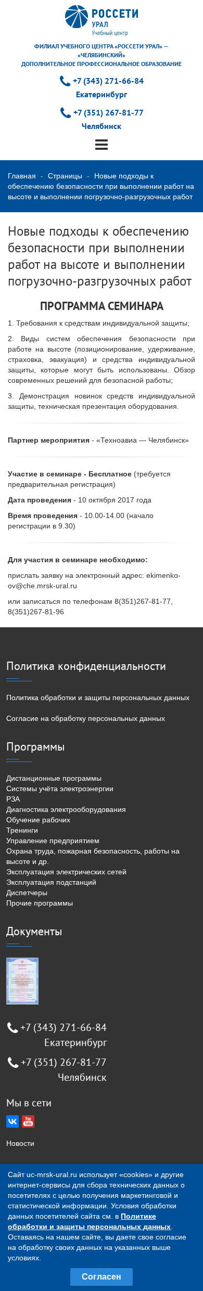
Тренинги (22, 830)
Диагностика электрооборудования (66, 809)
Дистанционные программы (54, 778)
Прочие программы (39, 903)
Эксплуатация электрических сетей (66, 872)
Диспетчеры (26, 892)
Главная (22, 176)
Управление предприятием (52, 840)
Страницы (65, 176)
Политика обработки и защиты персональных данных (97, 697)
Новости (20, 1143)
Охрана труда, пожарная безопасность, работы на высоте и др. (93, 856)
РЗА (13, 799)
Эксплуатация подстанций (51, 882)
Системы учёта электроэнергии (59, 788)
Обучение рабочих (38, 820)
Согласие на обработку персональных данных (85, 718)
